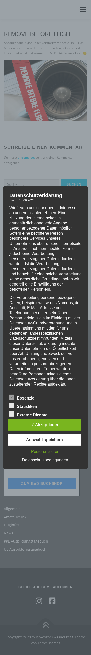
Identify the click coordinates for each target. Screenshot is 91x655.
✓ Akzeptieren (44, 425)
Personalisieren (45, 451)
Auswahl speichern (44, 440)
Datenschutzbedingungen (45, 460)
